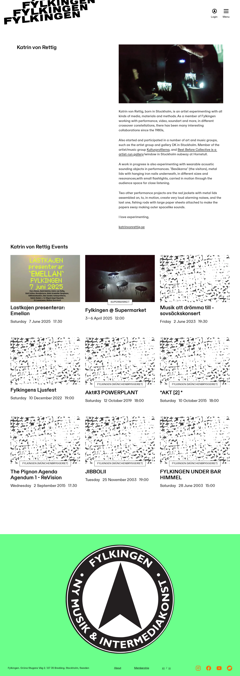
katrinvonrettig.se (132, 227)
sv (169, 668)
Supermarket (120, 302)
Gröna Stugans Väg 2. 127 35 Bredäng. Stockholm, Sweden (54, 668)
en (163, 668)
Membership (141, 668)
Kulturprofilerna (158, 150)
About (117, 668)
